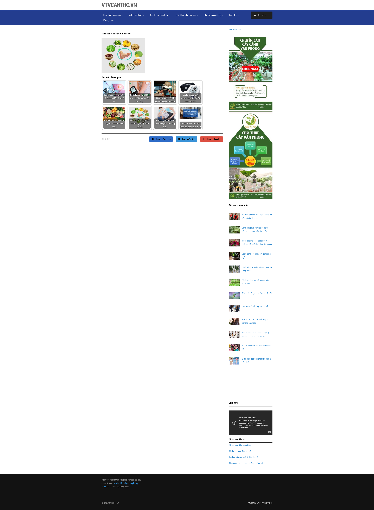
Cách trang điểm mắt (237, 439)
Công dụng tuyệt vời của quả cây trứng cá (246, 463)
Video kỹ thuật (135, 15)
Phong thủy (108, 20)
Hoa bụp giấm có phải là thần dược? (243, 457)
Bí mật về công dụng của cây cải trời (257, 293)
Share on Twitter (188, 139)
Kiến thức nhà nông (112, 15)
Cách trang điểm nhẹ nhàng (240, 445)
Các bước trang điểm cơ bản (240, 451)
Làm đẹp (233, 15)
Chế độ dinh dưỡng (212, 15)
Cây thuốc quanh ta (159, 15)
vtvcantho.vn (119, 5)
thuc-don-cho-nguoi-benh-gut (116, 33)
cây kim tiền (118, 483)
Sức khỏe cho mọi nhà (186, 15)
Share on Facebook (163, 139)
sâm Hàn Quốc (235, 29)
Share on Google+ (214, 139)
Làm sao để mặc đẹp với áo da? (255, 306)
